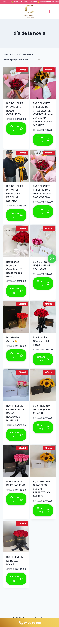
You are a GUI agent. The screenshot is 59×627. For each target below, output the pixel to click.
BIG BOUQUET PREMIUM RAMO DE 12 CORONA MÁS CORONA (42, 192)
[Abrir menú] (49, 11)
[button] (52, 258)
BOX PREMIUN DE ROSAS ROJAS (14, 561)
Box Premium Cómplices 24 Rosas (41, 341)
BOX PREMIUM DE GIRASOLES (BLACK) (42, 409)
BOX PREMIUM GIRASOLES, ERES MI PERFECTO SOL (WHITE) (42, 489)
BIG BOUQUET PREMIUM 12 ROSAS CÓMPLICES (14, 109)
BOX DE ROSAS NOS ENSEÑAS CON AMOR (42, 265)
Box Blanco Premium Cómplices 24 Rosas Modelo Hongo (14, 269)
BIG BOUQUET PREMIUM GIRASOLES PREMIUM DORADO (14, 193)
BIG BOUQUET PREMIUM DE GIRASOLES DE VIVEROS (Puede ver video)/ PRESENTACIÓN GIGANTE (43, 114)
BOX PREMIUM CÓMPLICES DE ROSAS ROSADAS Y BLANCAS (15, 413)
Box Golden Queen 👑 (13, 339)
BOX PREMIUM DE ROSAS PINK (15, 483)
